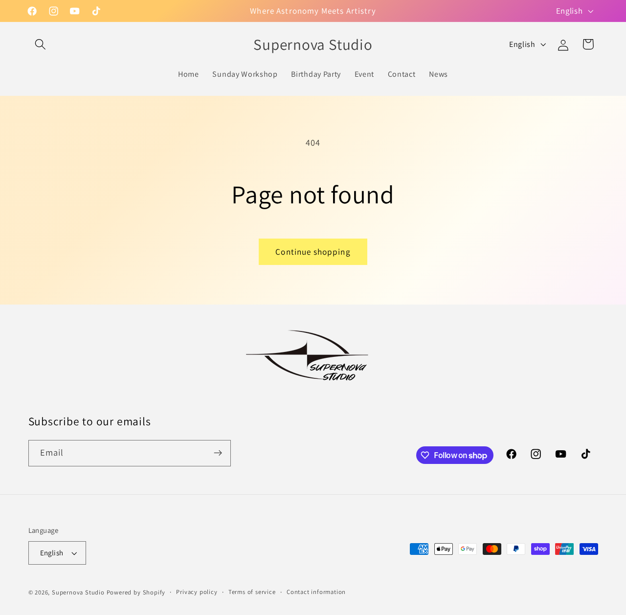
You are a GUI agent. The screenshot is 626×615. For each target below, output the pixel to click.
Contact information (316, 592)
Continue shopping (313, 251)
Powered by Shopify (136, 592)
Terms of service (252, 592)
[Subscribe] (217, 453)
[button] (40, 44)
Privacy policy (196, 592)
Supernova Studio (78, 592)
